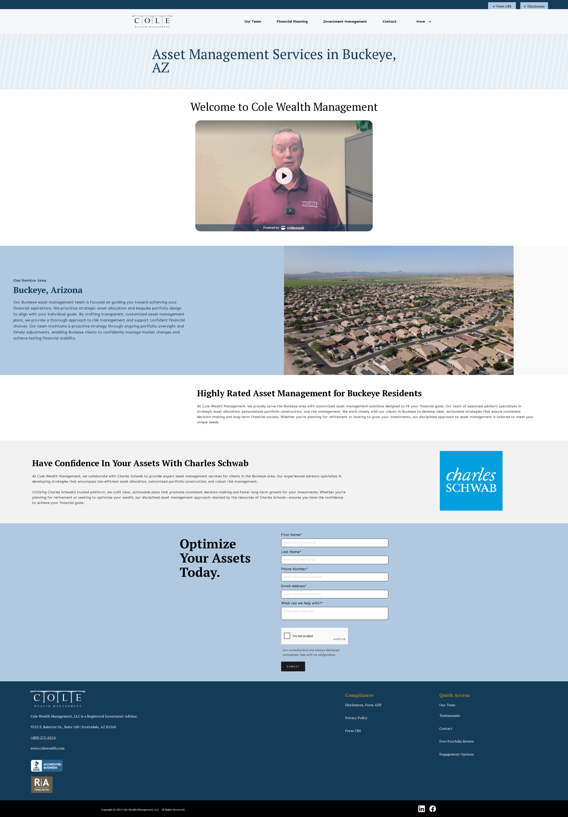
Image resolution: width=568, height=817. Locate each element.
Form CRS (353, 730)
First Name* (291, 535)
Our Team (252, 21)
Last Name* (291, 552)
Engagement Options (456, 754)
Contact (389, 21)
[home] (152, 22)
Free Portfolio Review (456, 741)
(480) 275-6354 (43, 737)
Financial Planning (292, 21)
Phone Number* (294, 569)
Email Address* (294, 586)
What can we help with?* (302, 603)
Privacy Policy (356, 717)
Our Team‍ (447, 704)
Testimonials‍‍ (449, 715)
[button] (420, 22)
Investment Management (345, 21)
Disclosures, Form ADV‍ (363, 704)
